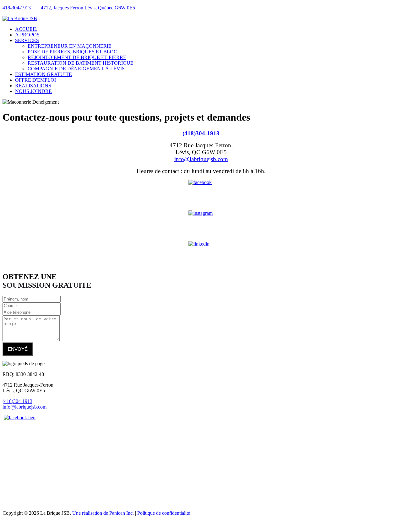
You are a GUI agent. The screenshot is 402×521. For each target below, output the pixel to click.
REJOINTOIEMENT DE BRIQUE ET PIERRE (77, 57)
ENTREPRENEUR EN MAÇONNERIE (69, 46)
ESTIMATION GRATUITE (43, 74)
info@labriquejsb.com (201, 159)
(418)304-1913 (201, 133)
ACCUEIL (26, 29)
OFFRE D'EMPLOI (35, 80)
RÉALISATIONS (33, 85)
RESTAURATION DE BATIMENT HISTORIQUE (80, 63)
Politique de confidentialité (163, 513)
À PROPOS (27, 34)
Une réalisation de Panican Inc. (103, 513)
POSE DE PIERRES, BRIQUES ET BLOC (72, 51)
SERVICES (27, 40)
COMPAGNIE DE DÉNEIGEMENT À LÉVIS (76, 68)
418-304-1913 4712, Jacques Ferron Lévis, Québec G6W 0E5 (69, 7)
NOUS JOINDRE (33, 91)
